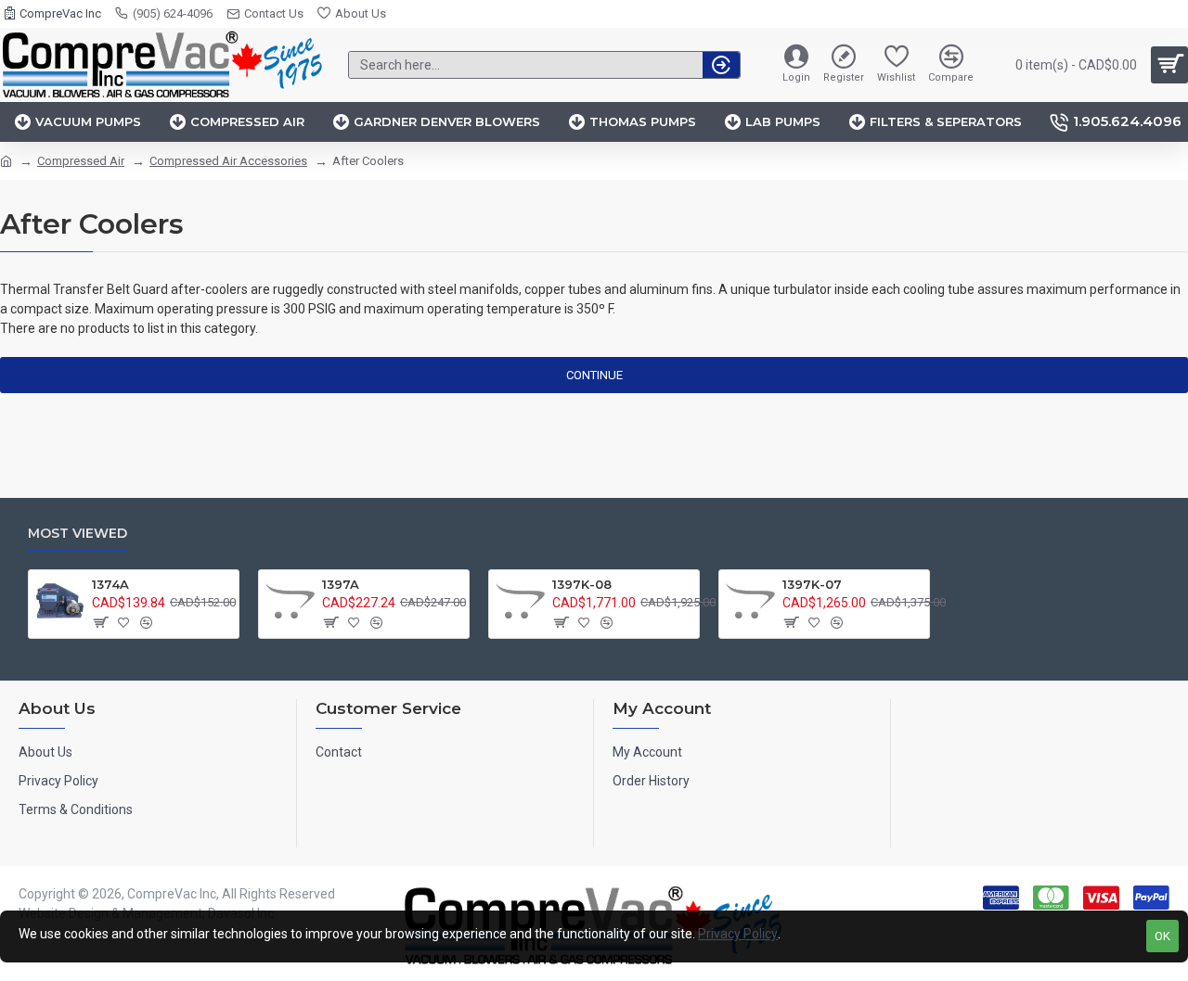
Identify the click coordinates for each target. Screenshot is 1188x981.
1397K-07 (812, 584)
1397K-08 (582, 584)
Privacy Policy (738, 933)
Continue (594, 375)
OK (1162, 936)
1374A (110, 584)
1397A (340, 584)
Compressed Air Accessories (228, 161)
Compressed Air (80, 161)
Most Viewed (77, 533)
